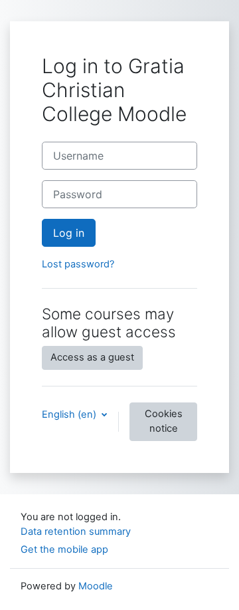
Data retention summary (76, 531)
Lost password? (78, 264)
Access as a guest (92, 357)
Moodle (95, 586)
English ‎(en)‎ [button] (70, 414)
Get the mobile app (64, 549)
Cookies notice (164, 421)
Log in (68, 232)
